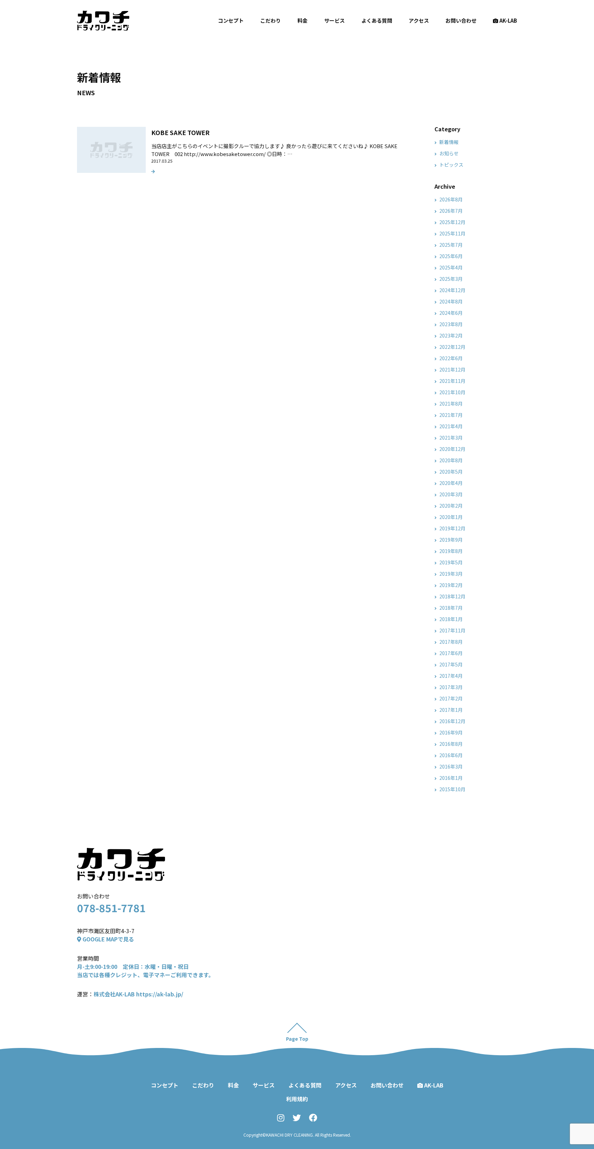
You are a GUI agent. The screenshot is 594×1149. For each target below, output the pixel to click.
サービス (334, 20)
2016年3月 (451, 766)
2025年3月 (451, 278)
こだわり (270, 20)
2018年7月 (451, 607)
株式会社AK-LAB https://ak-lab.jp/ (138, 994)
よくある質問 (376, 20)
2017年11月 (452, 630)
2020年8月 (451, 460)
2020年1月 (451, 516)
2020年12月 (452, 448)
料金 (302, 20)
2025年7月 (451, 244)
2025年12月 (452, 222)
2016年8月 (451, 743)
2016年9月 (451, 732)
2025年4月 (451, 267)
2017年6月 (451, 653)
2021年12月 (452, 369)
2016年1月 (451, 777)
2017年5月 (451, 664)
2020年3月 (451, 494)
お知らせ (449, 153)
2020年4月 (451, 482)
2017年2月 (451, 698)
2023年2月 (451, 335)
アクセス (419, 20)
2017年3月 (451, 687)
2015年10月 (452, 789)
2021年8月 (451, 403)
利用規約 (297, 1099)
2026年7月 (451, 210)
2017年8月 (451, 641)
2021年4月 (451, 426)
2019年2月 (451, 585)
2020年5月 (451, 471)
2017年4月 (451, 675)
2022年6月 (451, 358)
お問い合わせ (461, 20)
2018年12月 (452, 596)
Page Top (297, 1038)
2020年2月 (451, 505)
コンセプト (231, 20)
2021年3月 (451, 437)
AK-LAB (508, 20)
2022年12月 (452, 346)
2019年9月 (451, 539)
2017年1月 (451, 709)
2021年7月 (451, 414)
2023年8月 (451, 324)
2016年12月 (452, 721)
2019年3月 (451, 573)
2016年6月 (451, 755)
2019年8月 (451, 551)
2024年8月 (451, 301)
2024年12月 (452, 290)
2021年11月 (452, 380)
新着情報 (449, 142)
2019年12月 (452, 528)
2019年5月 (451, 562)
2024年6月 (451, 312)
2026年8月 (451, 199)
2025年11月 (452, 233)
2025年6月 (451, 256)
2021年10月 (452, 392)
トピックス (451, 164)
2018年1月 (451, 619)
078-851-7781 (111, 907)
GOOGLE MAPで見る (107, 939)
